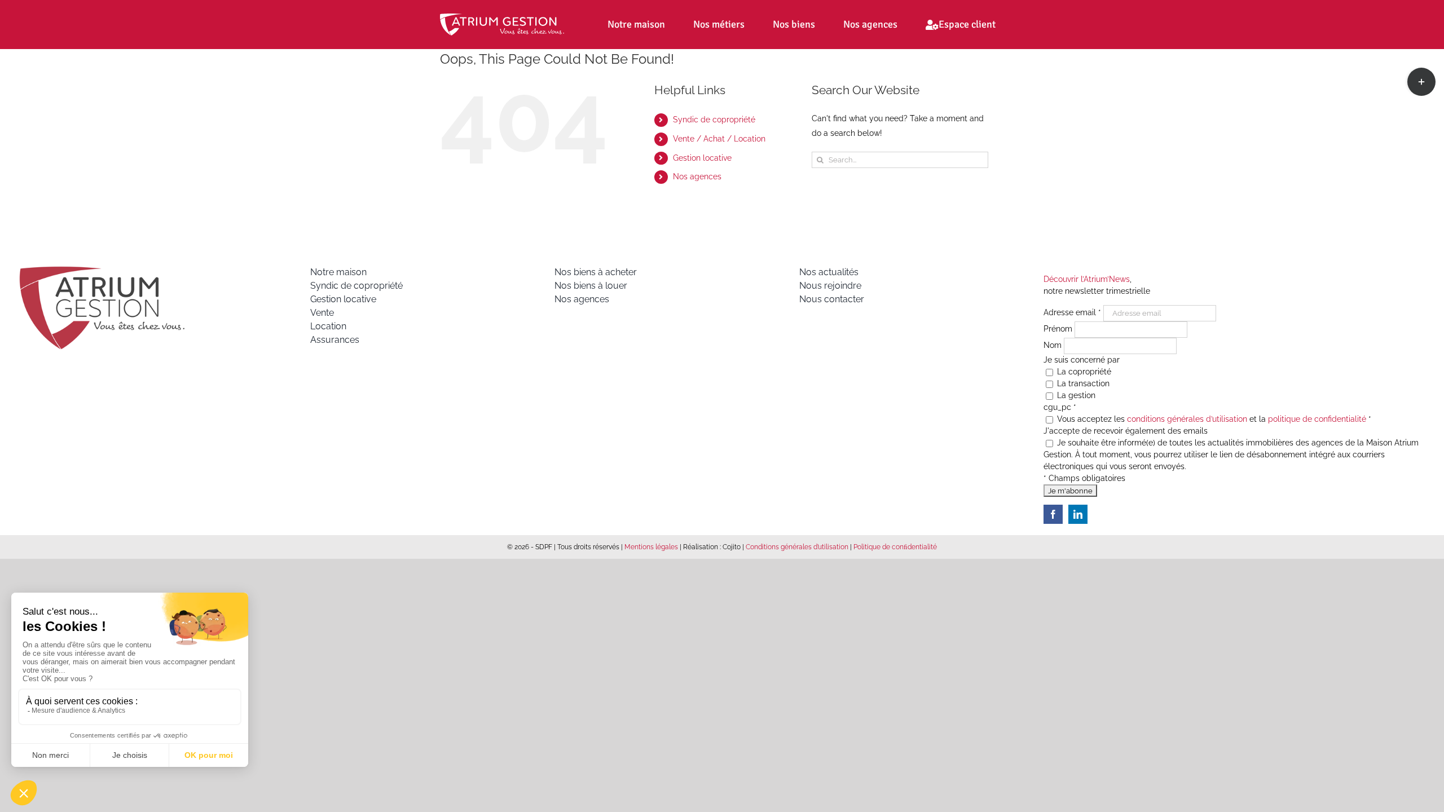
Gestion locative (702, 157)
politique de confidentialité (1317, 418)
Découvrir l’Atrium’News (1087, 279)
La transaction (1082, 383)
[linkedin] (1078, 514)
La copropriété (1083, 371)
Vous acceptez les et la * (1213, 418)
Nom (1054, 345)
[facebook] (1053, 514)
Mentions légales (651, 547)
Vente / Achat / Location (719, 138)
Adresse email (1072, 312)
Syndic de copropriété (714, 119)
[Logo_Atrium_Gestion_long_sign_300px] (502, 17)
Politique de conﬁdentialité (895, 547)
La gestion (1075, 395)
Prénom (1059, 328)
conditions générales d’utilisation (1187, 418)
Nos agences (697, 176)
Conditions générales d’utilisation (797, 547)
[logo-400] (101, 269)
